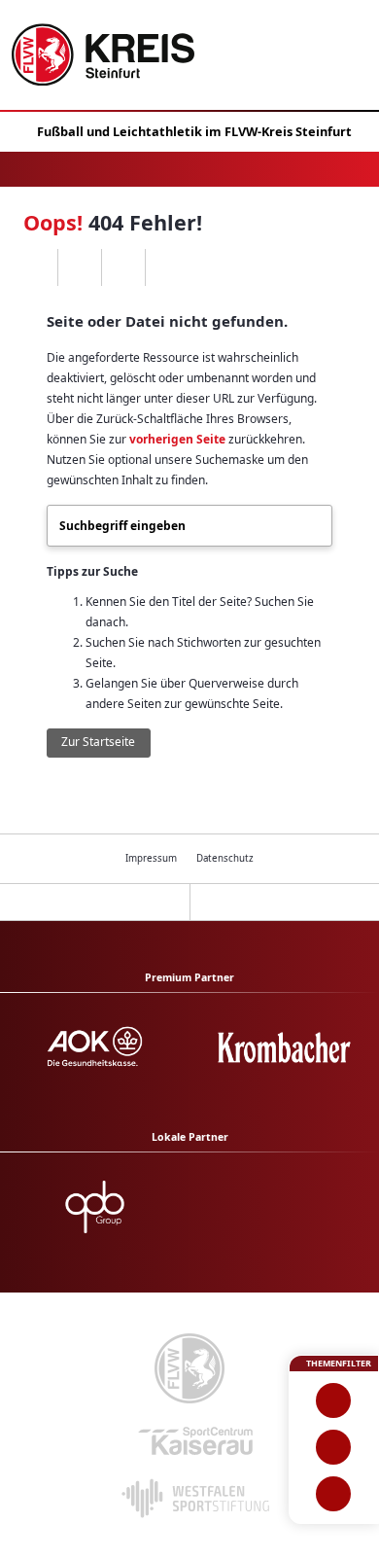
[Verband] (333, 1493)
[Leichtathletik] (333, 1447)
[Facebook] (79, 267)
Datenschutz (225, 858)
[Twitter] (123, 267)
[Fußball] (333, 1400)
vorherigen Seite (177, 439)
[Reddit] (167, 267)
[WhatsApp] (35, 267)
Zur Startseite (98, 741)
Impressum (151, 858)
